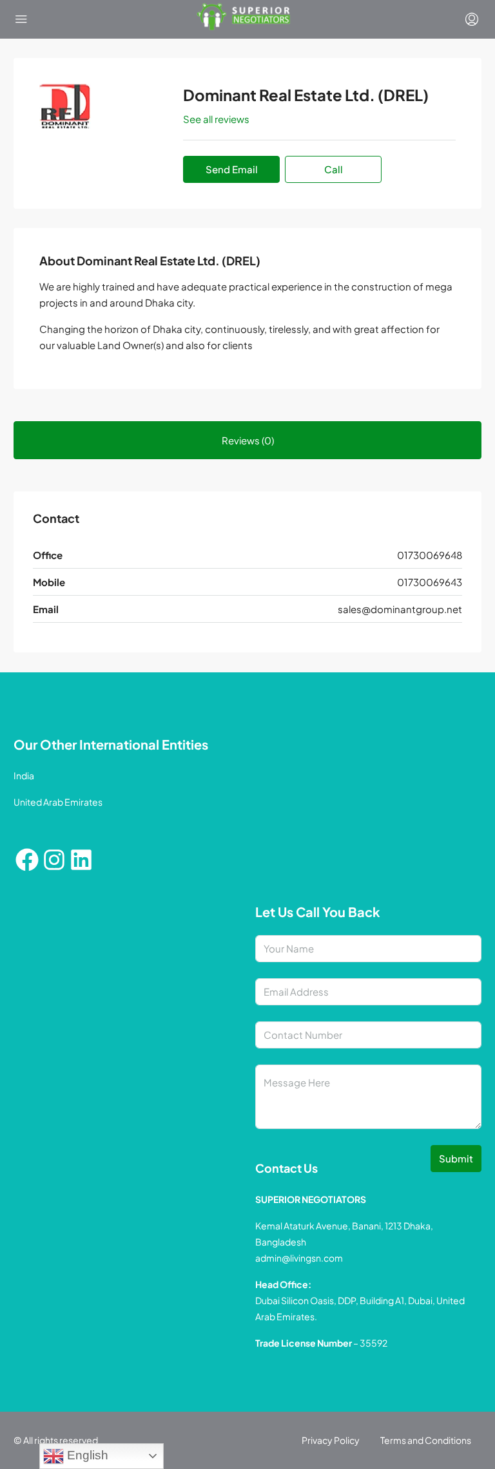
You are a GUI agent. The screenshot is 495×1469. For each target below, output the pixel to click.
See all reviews (216, 119)
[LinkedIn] (81, 859)
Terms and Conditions (425, 1440)
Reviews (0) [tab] (248, 440)
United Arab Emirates (58, 802)
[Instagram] (54, 859)
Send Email (232, 169)
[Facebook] (27, 859)
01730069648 (429, 555)
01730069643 (429, 582)
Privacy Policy (331, 1440)
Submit (456, 1158)
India (24, 775)
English (86, 1455)
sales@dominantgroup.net (400, 609)
